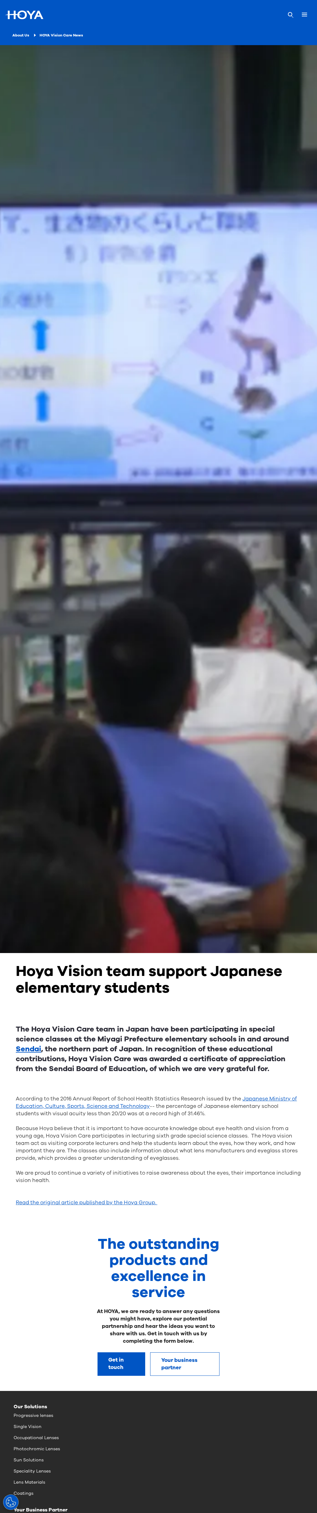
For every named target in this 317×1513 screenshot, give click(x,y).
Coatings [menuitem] (23, 1493)
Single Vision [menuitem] (27, 1427)
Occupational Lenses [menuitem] (36, 1438)
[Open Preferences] (11, 1502)
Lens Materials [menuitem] (29, 1482)
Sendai (28, 1049)
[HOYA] (24, 15)
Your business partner (179, 1364)
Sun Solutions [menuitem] (29, 1460)
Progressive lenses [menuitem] (33, 1415)
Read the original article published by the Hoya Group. (86, 1202)
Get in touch (116, 1363)
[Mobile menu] (304, 15)
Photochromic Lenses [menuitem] (37, 1449)
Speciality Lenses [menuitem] (32, 1471)
